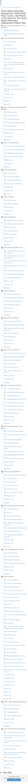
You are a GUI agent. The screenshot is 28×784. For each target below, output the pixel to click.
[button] (1, 1)
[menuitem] (1, 3)
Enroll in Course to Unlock (14, 780)
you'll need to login (20, 778)
